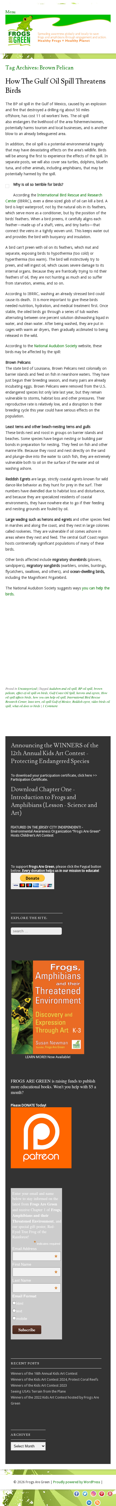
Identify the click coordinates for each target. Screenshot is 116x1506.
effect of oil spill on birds (32, 693)
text (19, 1311)
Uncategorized (27, 688)
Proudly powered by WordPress (76, 1482)
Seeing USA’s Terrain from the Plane (38, 1391)
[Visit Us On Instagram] (93, 1496)
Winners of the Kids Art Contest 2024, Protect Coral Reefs (54, 1379)
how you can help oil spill (49, 697)
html (19, 1303)
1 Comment (50, 706)
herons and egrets (88, 693)
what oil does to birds (26, 706)
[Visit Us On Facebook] (76, 1496)
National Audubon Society (55, 346)
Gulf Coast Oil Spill (62, 693)
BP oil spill (85, 688)
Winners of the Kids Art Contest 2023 (39, 1385)
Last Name (34, 1280)
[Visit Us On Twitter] (85, 1496)
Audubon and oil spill (63, 688)
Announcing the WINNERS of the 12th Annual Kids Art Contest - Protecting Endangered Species (54, 753)
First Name (34, 1264)
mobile (21, 1318)
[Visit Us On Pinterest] (101, 1496)
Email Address (34, 1248)
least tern (34, 701)
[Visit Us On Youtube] (110, 1496)
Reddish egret (81, 701)
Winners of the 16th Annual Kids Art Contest (44, 1373)
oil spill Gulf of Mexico (56, 701)
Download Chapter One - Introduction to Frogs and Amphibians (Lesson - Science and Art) (54, 801)
